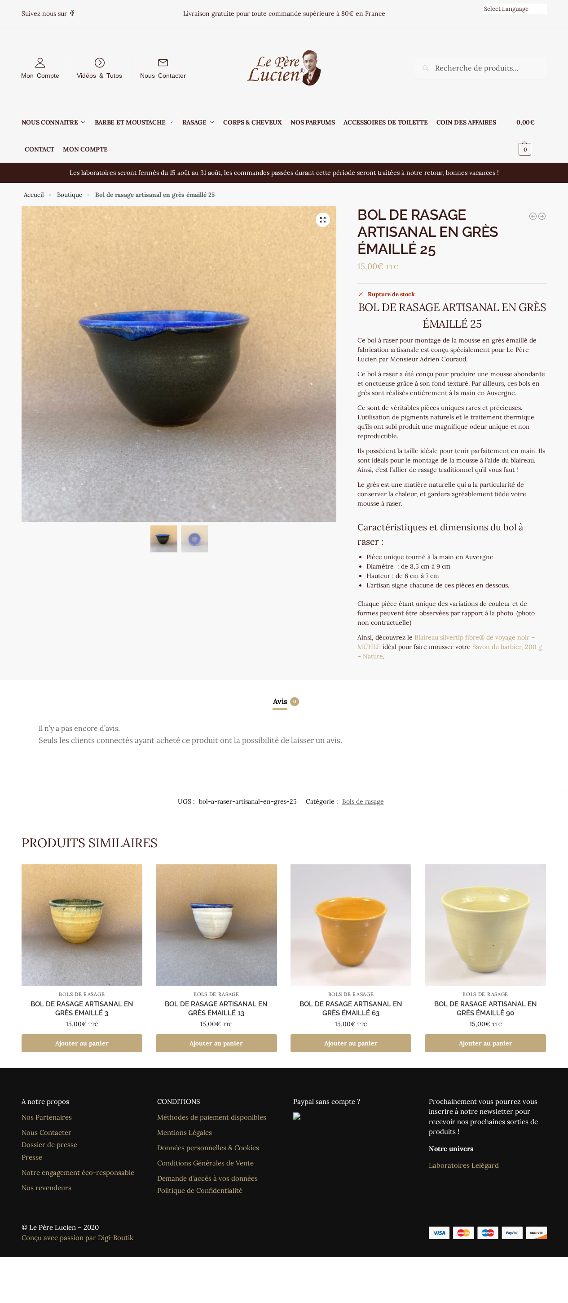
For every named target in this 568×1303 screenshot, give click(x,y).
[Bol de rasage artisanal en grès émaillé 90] (485, 925)
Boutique (69, 195)
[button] (531, 136)
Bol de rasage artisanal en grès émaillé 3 (82, 1008)
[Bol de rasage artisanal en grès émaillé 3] (82, 925)
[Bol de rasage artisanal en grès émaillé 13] (216, 925)
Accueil (34, 195)
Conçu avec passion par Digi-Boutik (77, 1237)
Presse (32, 1157)
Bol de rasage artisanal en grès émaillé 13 (216, 1008)
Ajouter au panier (82, 1043)
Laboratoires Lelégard (464, 1165)
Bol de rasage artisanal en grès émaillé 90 (485, 1008)
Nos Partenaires (47, 1117)
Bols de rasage (363, 801)
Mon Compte (40, 75)
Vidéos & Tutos (99, 75)
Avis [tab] (284, 701)
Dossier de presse (49, 1144)
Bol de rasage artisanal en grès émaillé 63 (350, 1008)
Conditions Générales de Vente (205, 1163)
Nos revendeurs (46, 1187)
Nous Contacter (163, 75)
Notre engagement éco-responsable (78, 1172)
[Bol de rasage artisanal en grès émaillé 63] (351, 925)
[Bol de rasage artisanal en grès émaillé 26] (541, 216)
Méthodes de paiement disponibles (211, 1117)
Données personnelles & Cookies (208, 1147)
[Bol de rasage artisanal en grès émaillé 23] (532, 216)
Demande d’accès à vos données (207, 1178)
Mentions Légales (184, 1132)
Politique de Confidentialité (199, 1190)
